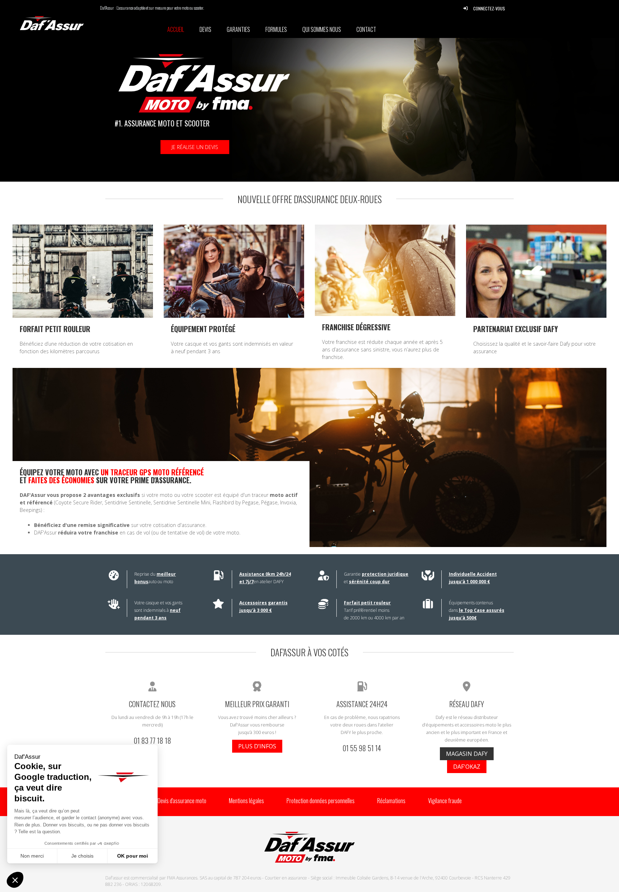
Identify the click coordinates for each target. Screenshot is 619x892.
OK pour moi (132, 856)
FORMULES (276, 29)
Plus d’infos (257, 746)
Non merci (32, 856)
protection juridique (385, 574)
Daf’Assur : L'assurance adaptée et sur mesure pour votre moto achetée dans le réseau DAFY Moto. (82, 23)
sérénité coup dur (369, 582)
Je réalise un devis (195, 147)
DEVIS (205, 29)
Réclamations (391, 800)
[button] (15, 879)
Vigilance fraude (445, 800)
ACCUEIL (175, 29)
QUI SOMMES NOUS (321, 29)
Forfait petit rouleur (367, 603)
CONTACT (366, 29)
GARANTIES (238, 29)
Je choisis (82, 856)
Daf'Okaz (466, 767)
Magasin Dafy (467, 754)
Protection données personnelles (321, 800)
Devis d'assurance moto (182, 800)
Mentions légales (246, 800)
